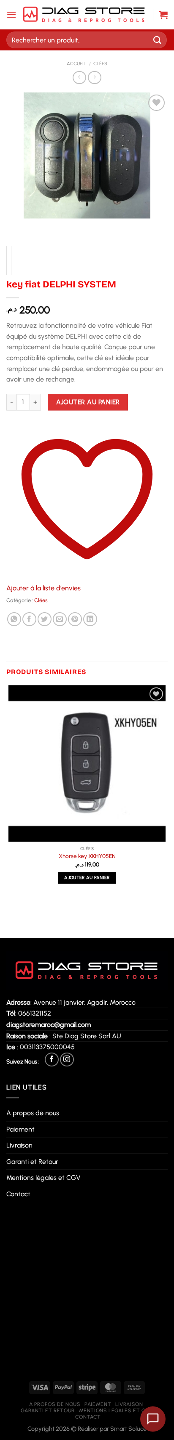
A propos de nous (32, 1113)
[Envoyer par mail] (60, 619)
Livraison (19, 1145)
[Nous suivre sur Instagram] (67, 1059)
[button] (11, 14)
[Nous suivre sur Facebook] (52, 1059)
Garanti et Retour (32, 1162)
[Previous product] (94, 77)
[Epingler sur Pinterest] (75, 619)
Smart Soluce (128, 1428)
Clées (100, 63)
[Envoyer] (157, 40)
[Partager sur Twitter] (45, 619)
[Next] (38, 227)
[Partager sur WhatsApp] (14, 619)
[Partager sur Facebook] (29, 619)
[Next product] (79, 77)
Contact (18, 1194)
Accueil (76, 63)
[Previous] (14, 227)
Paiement (20, 1129)
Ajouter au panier (88, 402)
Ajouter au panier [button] (87, 877)
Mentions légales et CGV (43, 1178)
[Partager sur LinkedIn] (90, 619)
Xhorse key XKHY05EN (87, 856)
